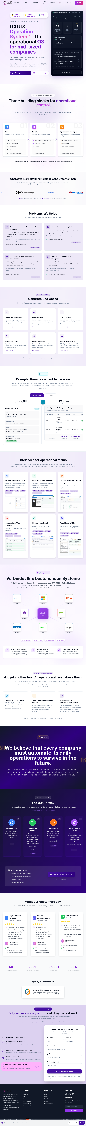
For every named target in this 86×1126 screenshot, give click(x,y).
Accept (82, 1122)
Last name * (68, 1037)
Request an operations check (20, 73)
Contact (52, 3)
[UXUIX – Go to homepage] (8, 3)
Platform (16, 3)
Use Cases (47, 1098)
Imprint (4, 1119)
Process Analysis (28, 1106)
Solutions (25, 2)
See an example (41, 73)
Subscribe (74, 1110)
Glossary (46, 1096)
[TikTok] (66, 1094)
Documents (27, 1098)
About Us (44, 3)
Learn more (32, 1122)
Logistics (26, 1094)
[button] (15, 502)
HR (24, 1096)
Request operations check (59, 874)
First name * (50, 1037)
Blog (45, 1094)
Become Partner (48, 1103)
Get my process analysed (64, 1071)
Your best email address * (56, 1046)
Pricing (35, 3)
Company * (52, 1054)
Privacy (10, 1119)
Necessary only (73, 1122)
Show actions (66, 72)
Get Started (79, 2)
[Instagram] (70, 1094)
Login (70, 2)
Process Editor (28, 1103)
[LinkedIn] (73, 1094)
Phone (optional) (54, 1062)
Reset (51, 395)
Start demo (38, 395)
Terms (16, 1119)
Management (27, 1101)
